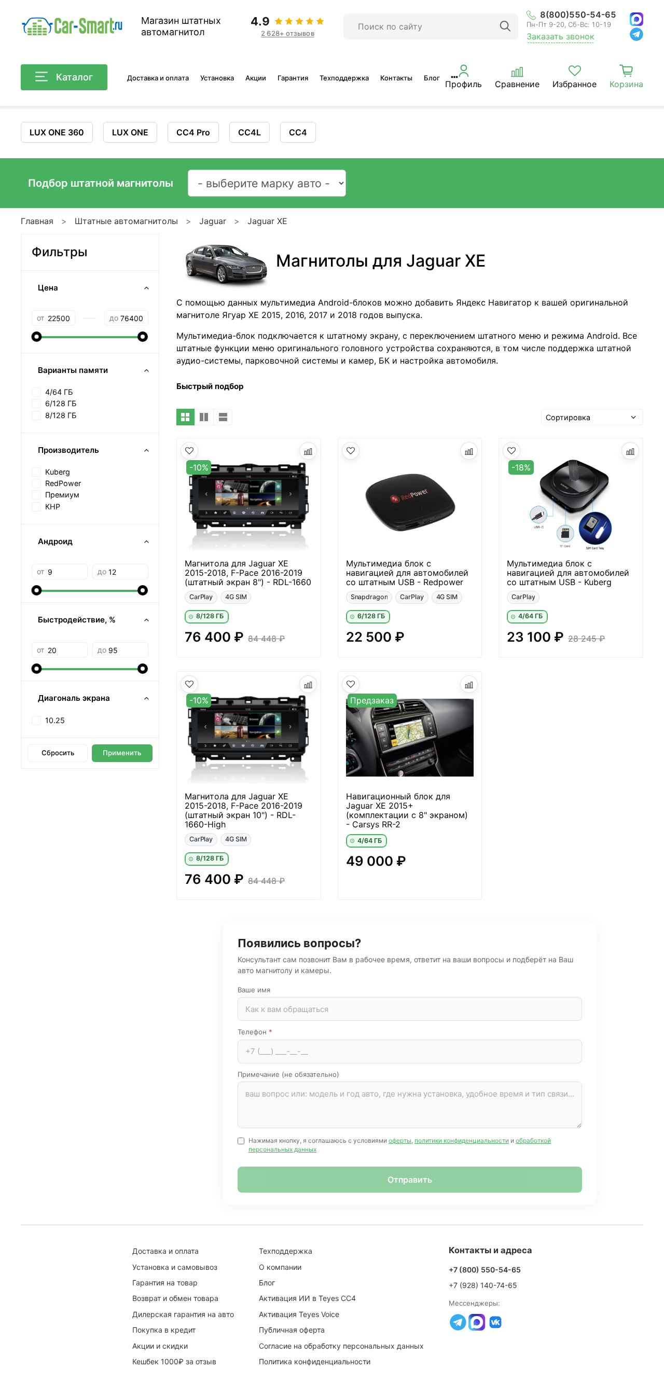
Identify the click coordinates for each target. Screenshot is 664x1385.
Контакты (396, 78)
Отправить (410, 1179)
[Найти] (505, 26)
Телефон (255, 1032)
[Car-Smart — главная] (71, 26)
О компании (280, 1267)
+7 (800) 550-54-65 (485, 1269)
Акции (255, 78)
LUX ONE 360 (57, 132)
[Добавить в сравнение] (308, 451)
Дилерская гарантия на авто (183, 1314)
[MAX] (636, 19)
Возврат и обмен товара (175, 1298)
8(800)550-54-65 (578, 15)
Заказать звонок (560, 36)
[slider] (37, 336)
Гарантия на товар (165, 1282)
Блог (432, 78)
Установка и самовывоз (174, 1267)
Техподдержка (344, 78)
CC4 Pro (193, 132)
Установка (217, 78)
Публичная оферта (292, 1329)
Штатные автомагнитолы (126, 221)
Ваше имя (254, 990)
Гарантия (293, 78)
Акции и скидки (160, 1345)
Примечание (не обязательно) (288, 1074)
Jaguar (212, 221)
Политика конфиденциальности (314, 1361)
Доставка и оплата (158, 78)
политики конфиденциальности (461, 1140)
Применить (122, 753)
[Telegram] (636, 34)
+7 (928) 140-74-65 (483, 1285)
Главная (37, 221)
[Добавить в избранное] (189, 451)
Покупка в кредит (164, 1329)
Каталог (74, 77)
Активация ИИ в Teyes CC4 (307, 1298)
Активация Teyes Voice (299, 1314)
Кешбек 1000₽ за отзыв (174, 1361)
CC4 (298, 132)
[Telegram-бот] (458, 1322)
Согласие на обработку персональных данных (341, 1345)
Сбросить (58, 753)
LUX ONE (130, 132)
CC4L (249, 132)
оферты (400, 1140)
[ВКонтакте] (495, 1322)
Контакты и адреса (490, 1250)
